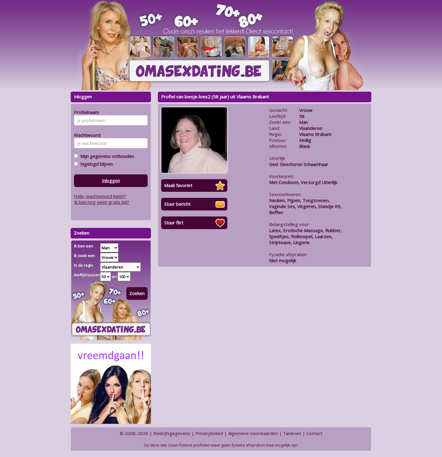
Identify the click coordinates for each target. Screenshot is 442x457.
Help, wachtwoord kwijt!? (100, 196)
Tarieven (292, 433)
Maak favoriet (178, 185)
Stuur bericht (177, 204)
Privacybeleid (209, 433)
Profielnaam (85, 112)
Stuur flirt (173, 222)
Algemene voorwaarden (253, 433)
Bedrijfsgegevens (171, 433)
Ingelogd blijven (95, 164)
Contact (314, 433)
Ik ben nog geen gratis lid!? (101, 202)
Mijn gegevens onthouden (106, 156)
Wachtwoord (85, 135)
